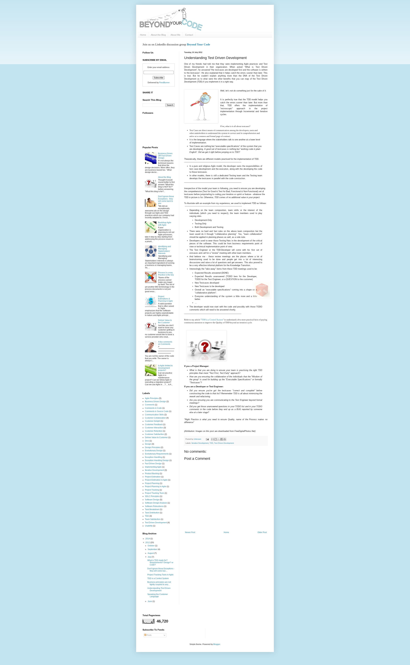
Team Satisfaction (152, 519)
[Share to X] (218, 439)
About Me (175, 35)
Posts (149, 635)
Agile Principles (152, 398)
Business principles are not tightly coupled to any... (159, 583)
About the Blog (158, 35)
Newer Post (190, 532)
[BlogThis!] (215, 439)
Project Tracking (152, 490)
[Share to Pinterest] (224, 439)
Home (143, 35)
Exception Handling (153, 457)
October (151, 546)
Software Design (152, 500)
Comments (149, 405)
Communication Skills (154, 415)
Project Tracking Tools (154, 493)
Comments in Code (153, 408)
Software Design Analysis (156, 503)
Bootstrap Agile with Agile (164, 223)
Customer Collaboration (155, 418)
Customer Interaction (154, 428)
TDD (211, 443)
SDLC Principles (152, 496)
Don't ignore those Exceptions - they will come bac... (160, 570)
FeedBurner (164, 82)
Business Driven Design (155, 401)
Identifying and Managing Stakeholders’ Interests (164, 249)
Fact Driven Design (153, 463)
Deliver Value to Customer (156, 437)
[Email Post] (207, 439)
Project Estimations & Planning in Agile (165, 298)
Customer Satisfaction (154, 434)
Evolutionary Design (154, 450)
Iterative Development (200, 443)
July (150, 557)
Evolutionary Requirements (157, 454)
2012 (147, 542)
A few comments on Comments (165, 343)
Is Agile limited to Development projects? (165, 367)
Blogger (216, 644)
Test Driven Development (224, 443)
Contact (189, 35)
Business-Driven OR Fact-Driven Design (165, 155)
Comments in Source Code (156, 411)
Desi (147, 441)
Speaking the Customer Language (157, 595)
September (153, 549)
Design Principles (152, 447)
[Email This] (212, 439)
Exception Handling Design (157, 460)
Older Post (262, 532)
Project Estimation (153, 477)
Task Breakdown (152, 509)
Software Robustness (154, 506)
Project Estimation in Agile (156, 480)
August (151, 553)
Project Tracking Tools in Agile (160, 575)
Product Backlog (152, 473)
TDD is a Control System (212, 319)
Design (148, 444)
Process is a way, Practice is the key (166, 273)
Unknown (198, 439)
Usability (148, 526)
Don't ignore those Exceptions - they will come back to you (166, 199)
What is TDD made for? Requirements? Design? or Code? (160, 562)
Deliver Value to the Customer (165, 321)
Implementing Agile (153, 467)
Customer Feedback (154, 424)
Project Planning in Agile (155, 486)
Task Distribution (152, 513)
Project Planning (152, 483)
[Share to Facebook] (221, 439)
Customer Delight (152, 421)
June (150, 601)
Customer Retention (153, 431)
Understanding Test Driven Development (159, 589)
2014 (147, 539)
